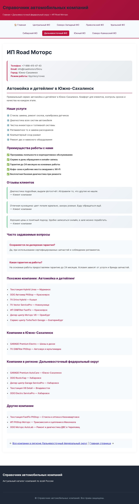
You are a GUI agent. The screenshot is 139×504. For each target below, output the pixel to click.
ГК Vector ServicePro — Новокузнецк (29, 304)
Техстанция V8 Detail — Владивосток (30, 388)
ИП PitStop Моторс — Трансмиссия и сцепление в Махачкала (43, 422)
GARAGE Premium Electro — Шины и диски (32, 343)
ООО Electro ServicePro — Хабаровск (30, 393)
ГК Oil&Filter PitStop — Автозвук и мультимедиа (35, 349)
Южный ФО (80, 33)
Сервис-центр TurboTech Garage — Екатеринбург (36, 320)
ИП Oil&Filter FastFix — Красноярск (28, 310)
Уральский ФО (118, 25)
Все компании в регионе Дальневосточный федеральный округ (49, 443)
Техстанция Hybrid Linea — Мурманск (30, 289)
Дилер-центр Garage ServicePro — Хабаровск (34, 383)
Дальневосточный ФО (55, 33)
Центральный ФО (41, 25)
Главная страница (100, 443)
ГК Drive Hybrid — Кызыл (23, 299)
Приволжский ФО (95, 25)
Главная (6, 14)
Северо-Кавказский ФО (104, 33)
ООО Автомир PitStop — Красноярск (30, 294)
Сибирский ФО (30, 33)
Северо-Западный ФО (68, 25)
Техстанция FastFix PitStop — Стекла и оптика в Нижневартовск (44, 417)
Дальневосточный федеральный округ (31, 14)
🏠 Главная (20, 25)
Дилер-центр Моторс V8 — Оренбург (30, 315)
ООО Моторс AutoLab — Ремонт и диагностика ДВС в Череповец (45, 427)
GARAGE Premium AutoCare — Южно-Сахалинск (36, 372)
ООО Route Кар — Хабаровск (25, 378)
